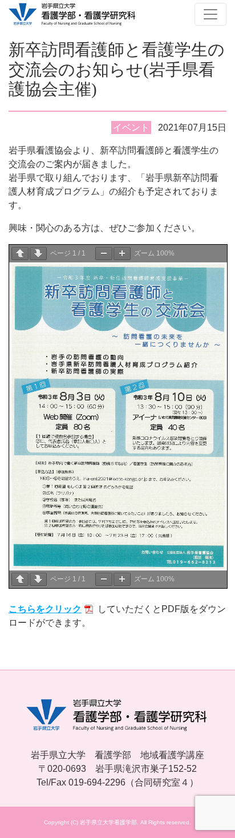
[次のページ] (38, 253)
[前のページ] (20, 253)
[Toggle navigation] (210, 14)
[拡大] (122, 253)
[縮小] (103, 253)
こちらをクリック (45, 609)
